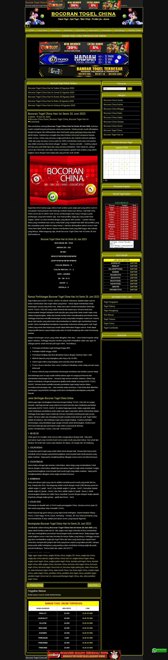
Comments (34, 122)
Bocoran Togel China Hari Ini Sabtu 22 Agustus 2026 (51, 88)
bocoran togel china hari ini (50, 567)
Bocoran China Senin (39, 119)
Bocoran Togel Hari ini (79, 119)
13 (122, 164)
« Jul (105, 180)
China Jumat (93, 30)
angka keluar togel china (83, 558)
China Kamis (80, 30)
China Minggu (120, 30)
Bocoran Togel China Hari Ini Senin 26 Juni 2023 (56, 113)
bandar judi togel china (81, 561)
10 (106, 164)
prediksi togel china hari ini (39, 576)
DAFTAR (133, 263)
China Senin (42, 30)
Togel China (109, 323)
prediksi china (55, 573)
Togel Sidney (109, 306)
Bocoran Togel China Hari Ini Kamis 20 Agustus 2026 (51, 97)
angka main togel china (38, 561)
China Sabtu (106, 30)
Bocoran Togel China (59, 119)
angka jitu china (88, 555)
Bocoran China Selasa (113, 122)
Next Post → (94, 585)
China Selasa (55, 30)
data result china (61, 570)
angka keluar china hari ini (60, 558)
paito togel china (41, 573)
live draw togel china (78, 570)
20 (122, 168)
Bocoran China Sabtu (113, 117)
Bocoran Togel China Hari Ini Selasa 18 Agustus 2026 (51, 105)
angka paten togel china (59, 561)
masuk (41, 595)
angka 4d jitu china (57, 555)
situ (81, 576)
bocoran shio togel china (78, 564)
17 (106, 168)
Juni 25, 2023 (44, 117)
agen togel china (40, 555)
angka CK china (73, 555)
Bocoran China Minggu (114, 109)
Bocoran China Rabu (113, 113)
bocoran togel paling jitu (73, 567)
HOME (31, 30)
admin (32, 117)
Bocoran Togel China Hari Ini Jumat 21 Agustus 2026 (51, 92)
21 (127, 168)
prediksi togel (90, 573)
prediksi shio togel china (72, 573)
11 (111, 164)
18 (111, 168)
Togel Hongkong (111, 311)
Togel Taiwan (109, 319)
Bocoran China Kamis (113, 105)
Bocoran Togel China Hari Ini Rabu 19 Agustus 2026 (51, 101)
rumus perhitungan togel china (65, 576)
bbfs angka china (45, 564)
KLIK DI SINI (88, 613)
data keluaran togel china (42, 570)
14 (127, 164)
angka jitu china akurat (38, 558)
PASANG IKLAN (134, 30)
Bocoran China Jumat (113, 100)
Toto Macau (109, 315)
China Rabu (68, 30)
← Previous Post (35, 585)
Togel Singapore (111, 302)
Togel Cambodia (111, 328)
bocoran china (60, 564)
